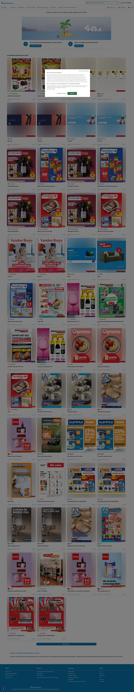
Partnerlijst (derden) (51, 88)
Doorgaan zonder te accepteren (84, 70)
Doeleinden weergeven (62, 93)
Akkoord (72, 93)
